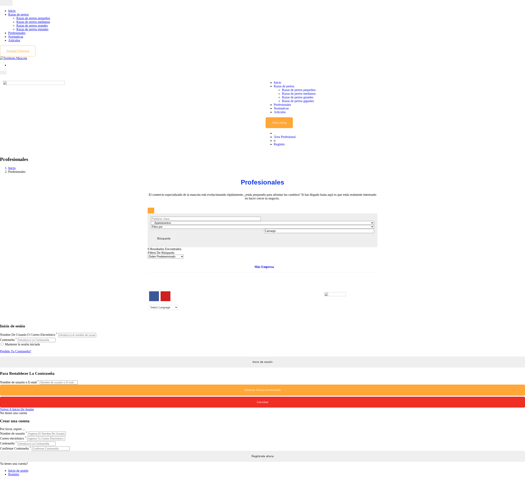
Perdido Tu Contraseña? (15, 351)
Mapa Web (214, 307)
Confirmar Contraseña (14, 448)
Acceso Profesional (278, 303)
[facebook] (154, 296)
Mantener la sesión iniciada (22, 344)
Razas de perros (18, 14)
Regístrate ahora (263, 456)
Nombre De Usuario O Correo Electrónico (27, 335)
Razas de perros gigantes (32, 29)
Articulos (14, 40)
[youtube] (165, 296)
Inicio (12, 11)
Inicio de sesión (18, 470)
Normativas (15, 36)
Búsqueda (163, 238)
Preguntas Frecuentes (279, 307)
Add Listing (279, 123)
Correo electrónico (12, 438)
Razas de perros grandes (32, 25)
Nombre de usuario (12, 433)
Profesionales (16, 33)
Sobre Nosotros (217, 296)
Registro (279, 144)
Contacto (213, 292)
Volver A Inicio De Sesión (17, 409)
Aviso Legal (215, 300)
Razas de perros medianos (33, 22)
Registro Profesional (279, 296)
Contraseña (7, 340)
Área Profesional (285, 137)
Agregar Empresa (17, 51)
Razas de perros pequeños (33, 18)
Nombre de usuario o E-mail (18, 382)
